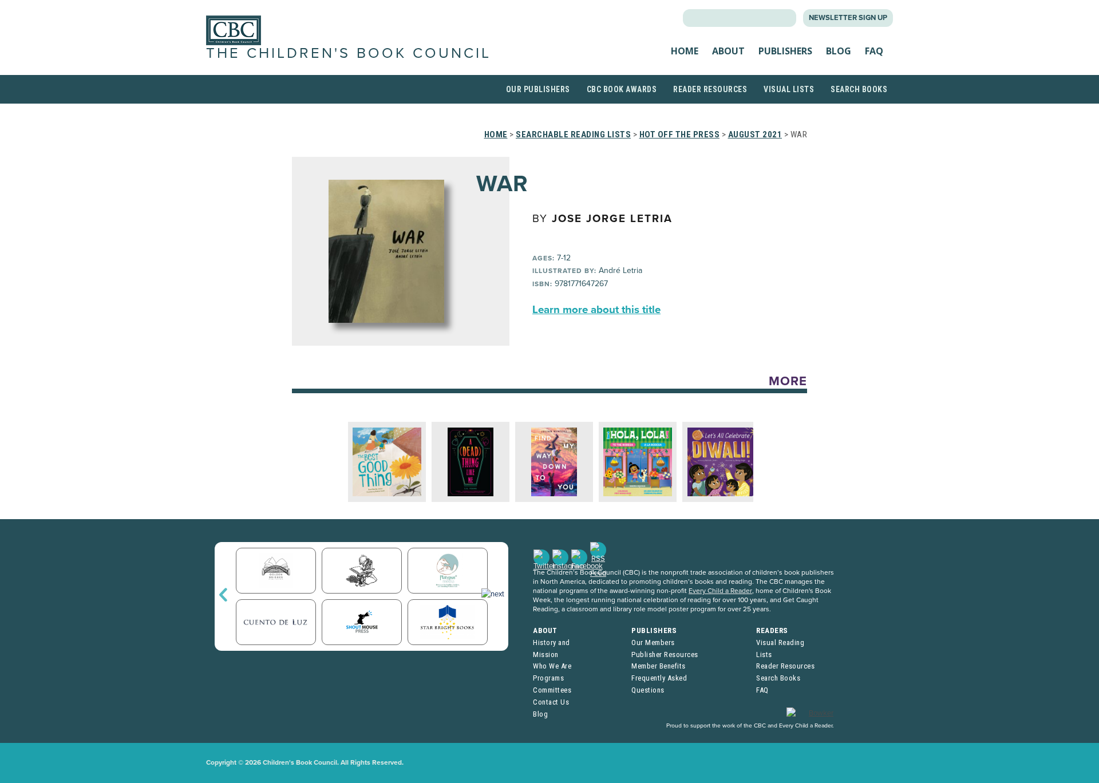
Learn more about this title (596, 309)
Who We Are (552, 666)
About (728, 51)
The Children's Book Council (348, 53)
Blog (838, 51)
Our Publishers (538, 89)
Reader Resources (710, 89)
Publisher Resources (664, 654)
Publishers (785, 51)
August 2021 (755, 134)
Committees (552, 690)
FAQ (874, 51)
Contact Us (551, 702)
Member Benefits (658, 666)
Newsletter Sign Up (848, 17)
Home (684, 51)
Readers (772, 630)
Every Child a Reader (720, 591)
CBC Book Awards (622, 89)
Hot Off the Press (679, 134)
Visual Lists (789, 89)
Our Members (653, 642)
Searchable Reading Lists (573, 134)
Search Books (859, 89)
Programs (548, 678)
